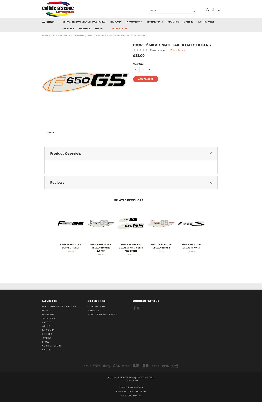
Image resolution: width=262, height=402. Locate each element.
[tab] (131, 153)
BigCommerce (136, 387)
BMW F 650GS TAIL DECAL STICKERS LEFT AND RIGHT (131, 247)
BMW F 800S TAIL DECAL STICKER (191, 246)
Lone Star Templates (136, 391)
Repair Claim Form (96, 306)
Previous (254, 392)
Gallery (188, 21)
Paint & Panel (206, 21)
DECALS (99, 28)
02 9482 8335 (119, 28)
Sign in (45, 346)
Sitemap (46, 349)
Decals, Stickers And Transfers (102, 314)
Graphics (84, 28)
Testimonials (155, 21)
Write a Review (177, 50)
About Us (173, 21)
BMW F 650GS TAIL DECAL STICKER (70, 246)
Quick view (71, 220)
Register (57, 346)
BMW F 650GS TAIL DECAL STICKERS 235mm (100, 247)
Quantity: (138, 63)
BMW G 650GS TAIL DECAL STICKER (161, 246)
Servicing (68, 28)
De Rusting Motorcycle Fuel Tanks (83, 21)
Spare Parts (93, 310)
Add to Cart (71, 226)
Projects (116, 21)
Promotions (134, 21)
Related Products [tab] (128, 200)
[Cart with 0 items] (218, 9)
